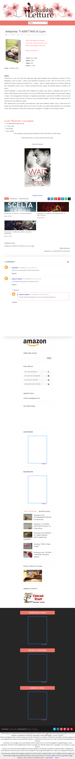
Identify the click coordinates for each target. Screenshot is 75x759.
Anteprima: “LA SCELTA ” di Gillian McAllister (18, 213)
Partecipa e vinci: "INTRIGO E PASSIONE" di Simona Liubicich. (42, 554)
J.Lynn (36, 34)
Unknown (15, 267)
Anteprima (22, 34)
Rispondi (14, 273)
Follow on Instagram (32, 376)
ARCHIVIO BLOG (44, 511)
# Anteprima (13, 198)
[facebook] (57, 729)
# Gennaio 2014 (23, 198)
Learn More (49, 758)
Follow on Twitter (31, 380)
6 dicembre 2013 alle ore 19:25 (32, 279)
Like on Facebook (30, 371)
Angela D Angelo (17, 279)
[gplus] (61, 729)
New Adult (42, 34)
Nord (47, 34)
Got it (57, 758)
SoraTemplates (12, 729)
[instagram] (64, 729)
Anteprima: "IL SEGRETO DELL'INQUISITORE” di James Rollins (51, 214)
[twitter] (54, 729)
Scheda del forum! (37, 195)
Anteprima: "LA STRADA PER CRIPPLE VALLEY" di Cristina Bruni (42, 526)
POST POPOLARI (30, 511)
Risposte (16, 290)
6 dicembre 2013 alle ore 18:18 (28, 268)
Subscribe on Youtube (32, 384)
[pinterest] (71, 729)
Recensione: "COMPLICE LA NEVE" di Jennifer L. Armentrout (18, 232)
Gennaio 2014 (30, 34)
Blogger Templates (32, 729)
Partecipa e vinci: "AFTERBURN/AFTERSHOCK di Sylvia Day (43, 517)
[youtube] (68, 729)
